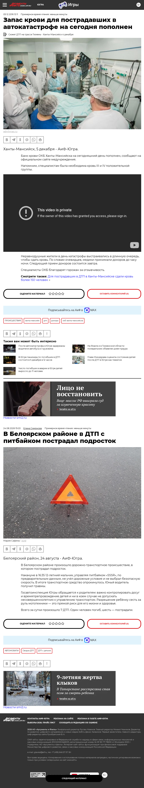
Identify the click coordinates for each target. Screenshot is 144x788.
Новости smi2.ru (15, 417)
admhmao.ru (10, 131)
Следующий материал (74, 778)
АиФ (23, 540)
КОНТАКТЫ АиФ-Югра (38, 719)
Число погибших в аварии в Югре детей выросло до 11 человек (40, 369)
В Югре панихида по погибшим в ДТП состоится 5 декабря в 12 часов (39, 358)
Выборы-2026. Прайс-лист (41, 723)
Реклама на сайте (63, 719)
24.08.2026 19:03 (12, 428)
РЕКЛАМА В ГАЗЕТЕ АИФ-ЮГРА (92, 719)
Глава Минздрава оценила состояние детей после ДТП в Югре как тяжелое (111, 358)
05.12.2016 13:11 (10, 14)
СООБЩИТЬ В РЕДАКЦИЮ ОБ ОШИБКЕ (78, 723)
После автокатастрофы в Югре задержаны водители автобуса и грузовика (41, 347)
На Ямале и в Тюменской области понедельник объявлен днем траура (107, 347)
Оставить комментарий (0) (114, 294)
